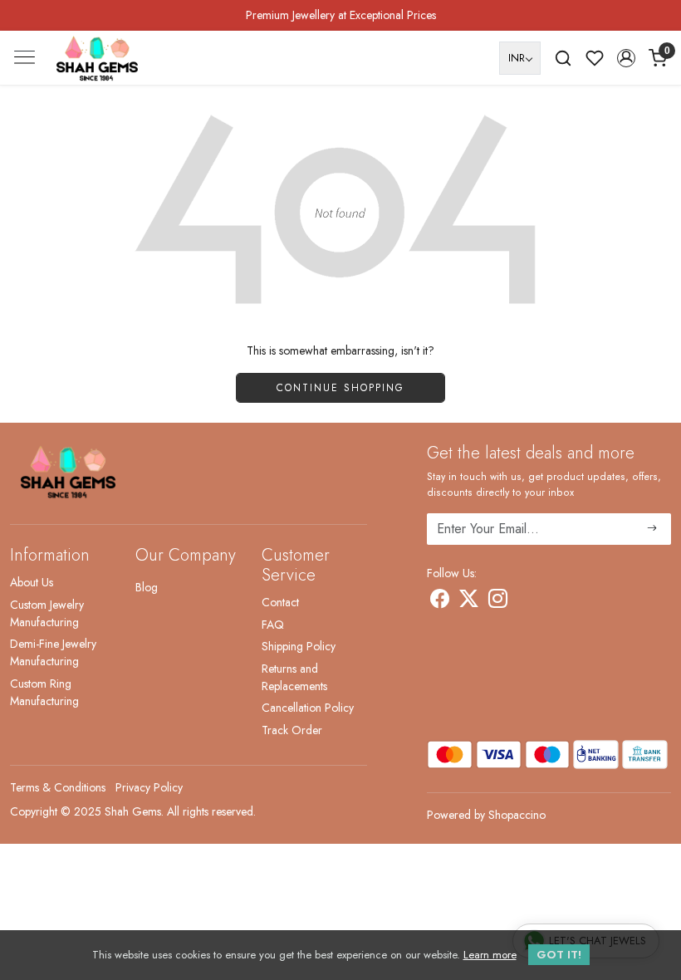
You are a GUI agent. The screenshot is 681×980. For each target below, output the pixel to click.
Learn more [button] (490, 955)
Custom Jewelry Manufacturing (47, 613)
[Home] (97, 58)
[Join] (652, 529)
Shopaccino (517, 814)
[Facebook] (440, 601)
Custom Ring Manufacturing (44, 692)
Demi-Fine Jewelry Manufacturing (53, 652)
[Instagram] (498, 601)
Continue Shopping (340, 387)
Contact (280, 602)
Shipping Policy (299, 646)
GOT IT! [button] (558, 955)
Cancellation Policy (308, 707)
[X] (469, 601)
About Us (31, 582)
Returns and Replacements (294, 677)
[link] (563, 58)
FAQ (273, 624)
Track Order (292, 730)
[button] (626, 58)
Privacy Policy (149, 787)
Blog (146, 587)
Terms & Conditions (57, 787)
